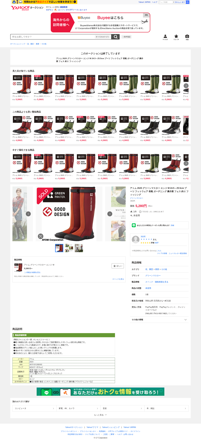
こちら (158, 251)
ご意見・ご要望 (108, 434)
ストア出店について (92, 434)
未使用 (148, 288)
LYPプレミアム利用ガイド (118, 431)
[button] (159, 320)
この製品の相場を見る (32, 272)
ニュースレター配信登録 (178, 253)
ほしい (119, 266)
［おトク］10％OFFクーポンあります (72, 10)
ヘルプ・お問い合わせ (125, 434)
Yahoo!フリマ (92, 427)
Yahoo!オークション (74, 427)
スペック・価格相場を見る (156, 282)
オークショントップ (17, 44)
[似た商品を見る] (40, 236)
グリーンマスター (136, 198)
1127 (156, 243)
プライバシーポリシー (69, 431)
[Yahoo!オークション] (27, 6)
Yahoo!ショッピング (111, 427)
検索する (115, 37)
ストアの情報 (162, 253)
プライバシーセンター (88, 431)
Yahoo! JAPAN (144, 2)
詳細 (172, 225)
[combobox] (52, 36)
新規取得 (63, 7)
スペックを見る (118, 279)
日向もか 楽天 (180, 2)
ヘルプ (154, 2)
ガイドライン (135, 431)
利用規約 (102, 431)
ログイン (49, 10)
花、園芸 (30, 44)
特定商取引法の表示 (75, 434)
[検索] (187, 2)
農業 (37, 44)
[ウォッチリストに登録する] (28, 90)
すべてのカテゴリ (102, 37)
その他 (43, 44)
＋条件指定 (126, 37)
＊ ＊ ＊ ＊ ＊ (146, 239)
